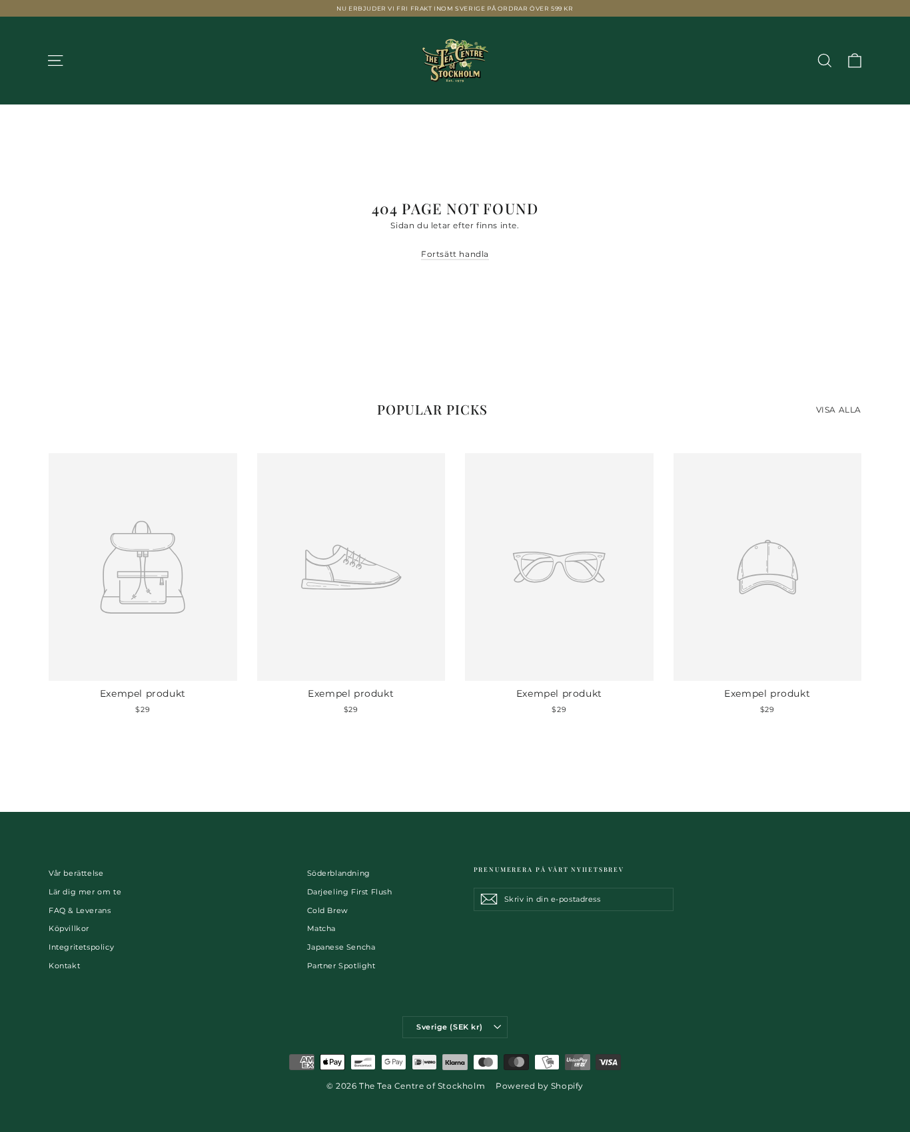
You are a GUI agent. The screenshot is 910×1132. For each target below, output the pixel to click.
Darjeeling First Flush (349, 891)
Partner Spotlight (341, 965)
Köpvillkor (69, 928)
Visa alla (838, 410)
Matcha (321, 928)
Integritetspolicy (81, 947)
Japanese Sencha (341, 947)
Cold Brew (327, 910)
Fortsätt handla (455, 254)
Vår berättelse (76, 873)
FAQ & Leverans (80, 910)
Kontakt (64, 965)
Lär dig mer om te (85, 891)
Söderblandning (338, 873)
